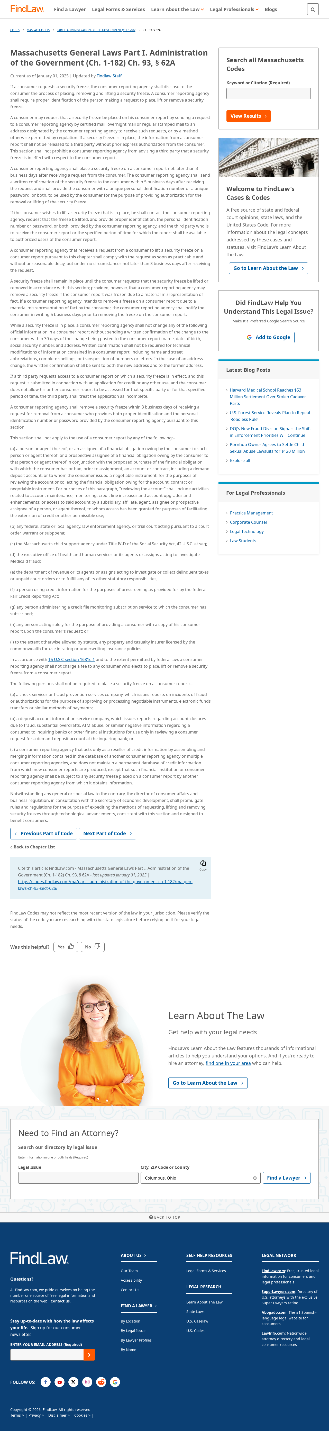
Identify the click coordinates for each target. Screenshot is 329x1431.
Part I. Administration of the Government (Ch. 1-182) (96, 30)
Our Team (129, 1270)
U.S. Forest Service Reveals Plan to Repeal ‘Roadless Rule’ (270, 416)
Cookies (80, 1415)
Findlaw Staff (109, 76)
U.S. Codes (195, 1330)
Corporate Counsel (248, 522)
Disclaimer (57, 1415)
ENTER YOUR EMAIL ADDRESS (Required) (46, 1344)
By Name (128, 1349)
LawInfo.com (273, 1333)
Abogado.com (274, 1312)
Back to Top (167, 1217)
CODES (15, 30)
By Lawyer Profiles (136, 1340)
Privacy (35, 1415)
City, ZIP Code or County (165, 1167)
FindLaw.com (273, 1270)
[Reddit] (101, 1382)
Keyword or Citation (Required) (258, 83)
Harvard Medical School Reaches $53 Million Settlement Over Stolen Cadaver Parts (268, 396)
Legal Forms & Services (206, 1270)
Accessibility (131, 1280)
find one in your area (228, 1063)
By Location (130, 1321)
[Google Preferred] (115, 1382)
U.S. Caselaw (197, 1321)
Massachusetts (38, 30)
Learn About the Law (204, 1302)
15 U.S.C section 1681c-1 (71, 659)
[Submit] (89, 1355)
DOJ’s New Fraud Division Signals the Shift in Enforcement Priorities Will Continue (270, 432)
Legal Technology (247, 531)
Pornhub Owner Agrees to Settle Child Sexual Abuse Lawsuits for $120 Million (267, 448)
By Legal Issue (133, 1330)
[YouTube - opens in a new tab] (59, 1382)
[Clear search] (255, 1178)
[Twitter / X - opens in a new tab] (73, 1382)
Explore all (240, 460)
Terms (15, 1415)
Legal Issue (29, 1167)
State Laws (195, 1311)
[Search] (313, 9)
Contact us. (61, 1301)
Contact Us (130, 1289)
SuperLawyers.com (278, 1291)
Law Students (243, 541)
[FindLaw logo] (29, 9)
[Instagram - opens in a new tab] (87, 1382)
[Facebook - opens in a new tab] (46, 1382)
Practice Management (251, 513)
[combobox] (78, 1178)
